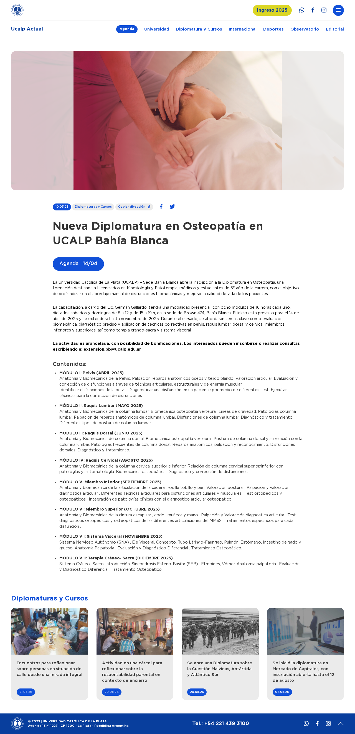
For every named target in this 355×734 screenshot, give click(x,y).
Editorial (335, 29)
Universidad (156, 29)
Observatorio (304, 29)
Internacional (243, 29)
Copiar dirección (134, 205)
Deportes (273, 29)
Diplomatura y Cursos (199, 29)
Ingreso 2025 (272, 10)
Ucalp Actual (27, 29)
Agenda (127, 29)
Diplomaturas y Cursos (93, 206)
